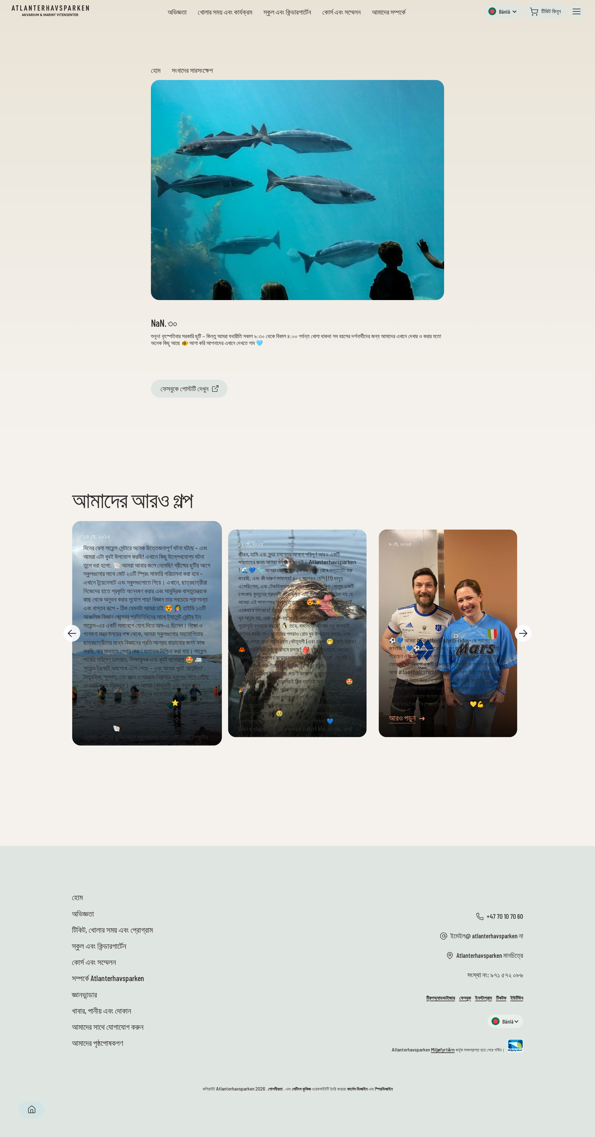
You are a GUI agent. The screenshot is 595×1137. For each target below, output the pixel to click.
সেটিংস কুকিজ (301, 1088)
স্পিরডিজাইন (384, 1088)
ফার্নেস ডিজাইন (357, 1088)
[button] (503, 11)
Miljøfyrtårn (443, 1049)
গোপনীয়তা (275, 1088)
